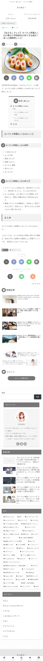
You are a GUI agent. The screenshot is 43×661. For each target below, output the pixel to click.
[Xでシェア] (6, 77)
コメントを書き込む (22, 378)
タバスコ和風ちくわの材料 (21, 113)
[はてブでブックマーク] (21, 77)
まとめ (15, 124)
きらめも (21, 424)
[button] (36, 77)
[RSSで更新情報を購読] (32, 276)
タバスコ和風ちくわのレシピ (21, 107)
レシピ (6, 250)
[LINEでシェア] (29, 77)
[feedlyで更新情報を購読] (21, 276)
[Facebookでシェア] (13, 77)
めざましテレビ (15, 250)
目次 (21, 101)
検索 (3, 393)
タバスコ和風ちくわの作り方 (21, 119)
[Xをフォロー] (10, 276)
